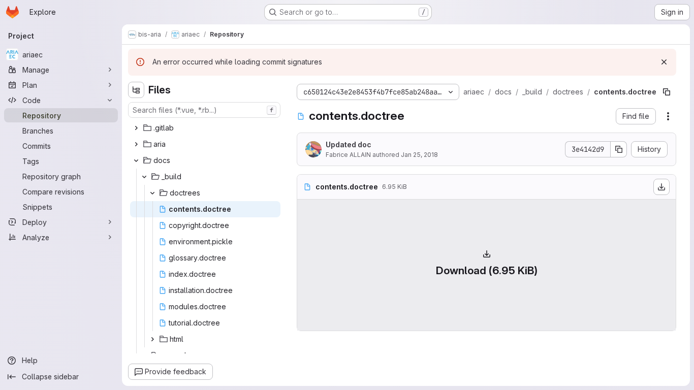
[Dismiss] (664, 62)
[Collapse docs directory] (136, 160)
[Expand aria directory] (136, 144)
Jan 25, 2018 (419, 154)
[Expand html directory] (152, 339)
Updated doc (348, 144)
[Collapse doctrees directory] (152, 193)
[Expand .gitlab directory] (136, 128)
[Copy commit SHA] (619, 149)
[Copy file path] (666, 92)
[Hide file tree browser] (136, 90)
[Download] (661, 187)
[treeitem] (205, 128)
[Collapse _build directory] (144, 177)
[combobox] (204, 110)
